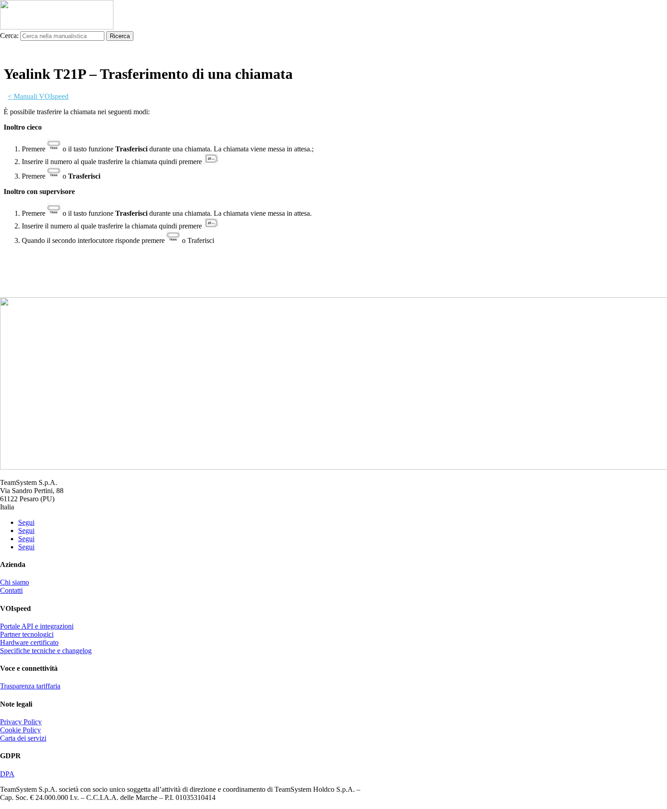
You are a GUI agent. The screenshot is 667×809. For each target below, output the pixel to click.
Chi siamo (14, 582)
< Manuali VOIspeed (38, 96)
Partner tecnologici (27, 634)
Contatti (11, 590)
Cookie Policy (20, 730)
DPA (7, 774)
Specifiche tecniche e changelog (46, 650)
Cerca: (9, 35)
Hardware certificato (29, 642)
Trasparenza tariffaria (30, 686)
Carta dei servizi (23, 738)
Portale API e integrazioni (37, 626)
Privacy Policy (21, 722)
